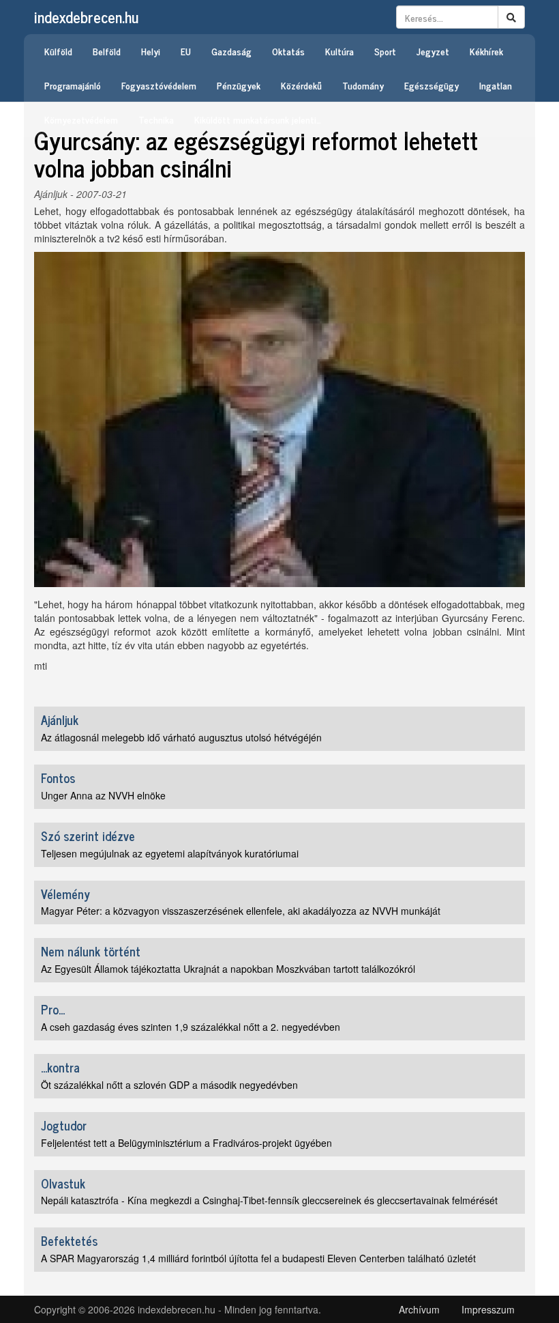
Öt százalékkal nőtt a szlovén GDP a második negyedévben (169, 1085)
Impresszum (488, 1309)
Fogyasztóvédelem (158, 85)
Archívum (419, 1309)
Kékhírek (486, 51)
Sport (385, 51)
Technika (156, 119)
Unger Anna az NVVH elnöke (103, 795)
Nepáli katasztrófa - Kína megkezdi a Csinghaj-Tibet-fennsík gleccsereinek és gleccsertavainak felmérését (269, 1200)
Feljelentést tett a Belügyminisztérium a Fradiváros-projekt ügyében (186, 1143)
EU (186, 51)
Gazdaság (231, 51)
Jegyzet (433, 51)
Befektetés (69, 1240)
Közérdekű (301, 85)
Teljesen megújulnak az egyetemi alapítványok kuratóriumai (170, 853)
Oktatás (288, 51)
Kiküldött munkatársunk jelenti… (257, 119)
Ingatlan (495, 85)
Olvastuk (63, 1183)
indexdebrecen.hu (86, 16)
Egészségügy (431, 85)
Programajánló (72, 85)
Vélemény (65, 893)
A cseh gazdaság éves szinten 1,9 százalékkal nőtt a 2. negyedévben (190, 1027)
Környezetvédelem (81, 119)
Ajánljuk (50, 194)
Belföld (107, 51)
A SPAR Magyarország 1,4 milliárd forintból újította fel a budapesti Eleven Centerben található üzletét (258, 1258)
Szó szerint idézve (88, 835)
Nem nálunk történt (90, 951)
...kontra (60, 1067)
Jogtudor (64, 1125)
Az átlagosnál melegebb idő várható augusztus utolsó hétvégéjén (181, 737)
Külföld (58, 51)
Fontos (58, 777)
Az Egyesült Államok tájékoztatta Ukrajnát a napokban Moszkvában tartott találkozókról (228, 969)
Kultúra (339, 51)
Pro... (53, 1009)
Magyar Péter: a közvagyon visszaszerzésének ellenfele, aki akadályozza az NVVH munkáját (240, 910)
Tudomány (363, 85)
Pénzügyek (238, 85)
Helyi (150, 51)
